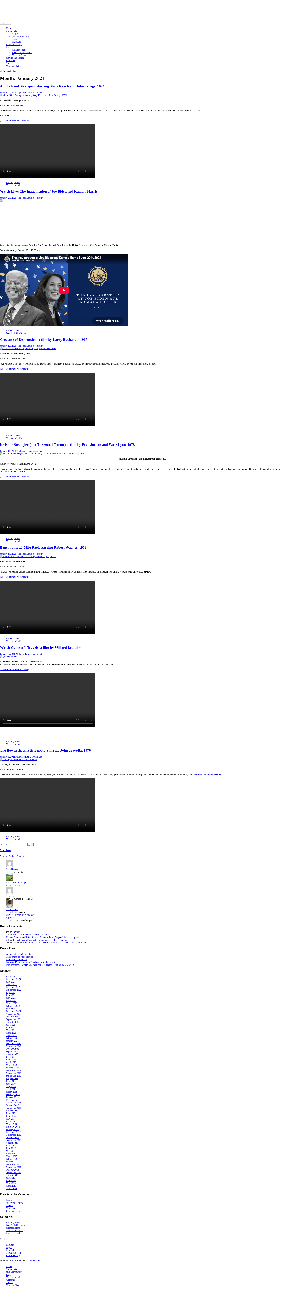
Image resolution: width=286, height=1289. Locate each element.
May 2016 (11, 1183)
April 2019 (11, 1089)
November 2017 (13, 1135)
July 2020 (10, 1057)
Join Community (14, 44)
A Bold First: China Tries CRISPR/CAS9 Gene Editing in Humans (54, 942)
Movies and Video (14, 185)
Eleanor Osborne (14, 937)
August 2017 (12, 1143)
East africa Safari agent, (17, 882)
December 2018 (13, 1100)
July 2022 (10, 992)
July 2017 (10, 1145)
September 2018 (13, 1108)
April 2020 (11, 1062)
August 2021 (12, 1022)
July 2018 (10, 1113)
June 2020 (11, 1059)
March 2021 (11, 1035)
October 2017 (12, 1137)
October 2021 (12, 1016)
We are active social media (18, 954)
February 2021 (13, 1038)
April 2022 (11, 1000)
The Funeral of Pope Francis (19, 957)
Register (10, 1244)
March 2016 (11, 1188)
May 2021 (11, 1030)
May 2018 (11, 1118)
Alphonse (21, 92)
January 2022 (12, 1008)
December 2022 (13, 987)
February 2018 (13, 1126)
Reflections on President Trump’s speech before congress (52, 937)
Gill (8, 940)
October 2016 (12, 1169)
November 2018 (13, 1102)
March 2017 (11, 1156)
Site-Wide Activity (20, 36)
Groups (15, 39)
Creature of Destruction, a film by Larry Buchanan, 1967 (43, 340)
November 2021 (13, 1014)
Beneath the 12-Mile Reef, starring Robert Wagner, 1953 (43, 547)
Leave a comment (34, 92)
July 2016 (10, 1177)
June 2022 (11, 995)
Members (16, 41)
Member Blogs (19, 55)
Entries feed (11, 1250)
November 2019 (13, 1073)
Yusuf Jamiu (12, 909)
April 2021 (11, 1032)
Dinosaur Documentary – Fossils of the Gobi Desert (30, 962)
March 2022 (11, 1003)
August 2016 (12, 1175)
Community (11, 31)
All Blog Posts (19, 49)
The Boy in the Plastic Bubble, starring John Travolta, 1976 (45, 750)
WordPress (17, 1260)
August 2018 (12, 1110)
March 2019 (11, 1092)
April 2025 (11, 976)
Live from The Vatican (16, 959)
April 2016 (11, 1186)
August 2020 (12, 1054)
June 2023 (11, 981)
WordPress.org (13, 1255)
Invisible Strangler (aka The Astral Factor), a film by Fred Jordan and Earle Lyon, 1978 (67, 445)
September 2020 (13, 1051)
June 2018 (11, 1116)
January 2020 (12, 1067)
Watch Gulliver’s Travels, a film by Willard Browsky (40, 647)
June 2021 (11, 1027)
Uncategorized (13, 1233)
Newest (3, 856)
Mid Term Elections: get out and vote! (31, 934)
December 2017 (13, 1132)
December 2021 (13, 1011)
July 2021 (10, 1024)
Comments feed (13, 1253)
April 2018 (11, 1121)
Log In (15, 33)
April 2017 (11, 1153)
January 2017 (12, 1161)
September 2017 (13, 1140)
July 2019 (10, 1081)
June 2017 (11, 1148)
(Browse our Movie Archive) (207, 774)
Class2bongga (12, 869)
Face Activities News (22, 52)
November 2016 (13, 1167)
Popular (20, 856)
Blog (8, 47)
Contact (9, 63)
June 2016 (11, 1180)
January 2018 (12, 1129)
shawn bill (11, 896)
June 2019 (11, 1083)
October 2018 (12, 1105)
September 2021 (13, 1019)
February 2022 (13, 1006)
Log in (9, 1247)
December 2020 (13, 1043)
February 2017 (13, 1159)
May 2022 (11, 998)
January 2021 (12, 1041)
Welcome (10, 60)
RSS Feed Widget (5, 24)
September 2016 (13, 1172)
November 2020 (13, 1046)
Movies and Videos (15, 58)
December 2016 (13, 1164)
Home (9, 28)
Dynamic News (34, 1260)
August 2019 (12, 1078)
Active (12, 856)
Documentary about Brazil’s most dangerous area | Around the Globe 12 (40, 965)
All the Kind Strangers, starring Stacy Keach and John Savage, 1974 (52, 86)
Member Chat (12, 66)
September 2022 (13, 989)
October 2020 (12, 1049)
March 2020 (11, 1065)
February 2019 (13, 1094)
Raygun (16, 932)
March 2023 (11, 984)
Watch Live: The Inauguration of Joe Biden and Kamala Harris (48, 191)
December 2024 (13, 979)
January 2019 (12, 1097)
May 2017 (11, 1151)
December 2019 (13, 1070)
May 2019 (11, 1086)
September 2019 (13, 1075)
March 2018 (11, 1124)
